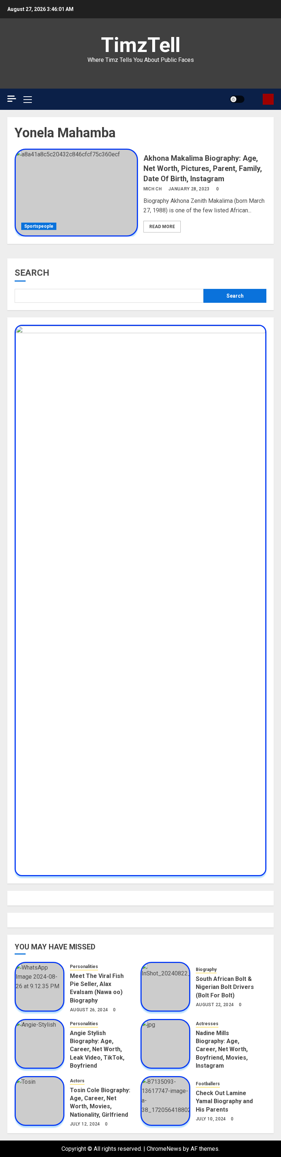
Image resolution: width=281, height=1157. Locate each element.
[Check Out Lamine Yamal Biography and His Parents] (165, 1101)
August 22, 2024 (215, 1004)
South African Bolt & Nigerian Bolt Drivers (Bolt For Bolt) (225, 987)
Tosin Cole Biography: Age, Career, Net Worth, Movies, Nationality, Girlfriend (100, 1102)
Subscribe (268, 99)
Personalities (84, 966)
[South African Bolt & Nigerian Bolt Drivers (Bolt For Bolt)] (165, 987)
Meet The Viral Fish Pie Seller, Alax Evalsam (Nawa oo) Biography (97, 988)
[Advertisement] (76, 73)
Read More (162, 226)
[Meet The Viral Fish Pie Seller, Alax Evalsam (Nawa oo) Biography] (39, 987)
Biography (206, 969)
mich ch (152, 188)
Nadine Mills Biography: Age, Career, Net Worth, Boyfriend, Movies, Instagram (222, 1049)
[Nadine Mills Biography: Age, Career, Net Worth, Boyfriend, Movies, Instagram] (165, 1044)
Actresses (207, 1023)
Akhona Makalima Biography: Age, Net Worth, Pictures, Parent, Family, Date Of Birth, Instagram (202, 168)
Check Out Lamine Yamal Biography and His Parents (224, 1101)
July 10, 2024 (211, 1118)
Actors (77, 1080)
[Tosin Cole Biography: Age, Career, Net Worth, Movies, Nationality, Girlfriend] (39, 1101)
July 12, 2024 (85, 1124)
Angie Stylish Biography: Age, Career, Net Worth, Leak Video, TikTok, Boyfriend (97, 1049)
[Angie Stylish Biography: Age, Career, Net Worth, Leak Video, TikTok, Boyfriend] (39, 1044)
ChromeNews (164, 1148)
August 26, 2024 (89, 1009)
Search (32, 273)
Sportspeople (38, 226)
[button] (254, 99)
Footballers (208, 1083)
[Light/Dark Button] (237, 99)
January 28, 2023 (189, 188)
